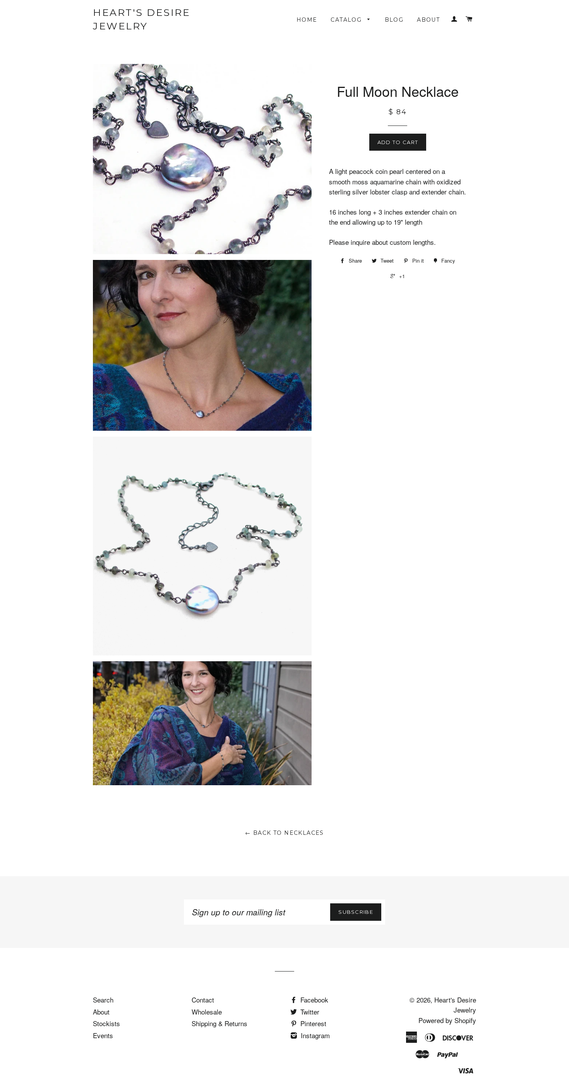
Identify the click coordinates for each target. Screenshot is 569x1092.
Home (306, 19)
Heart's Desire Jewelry (141, 19)
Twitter (308, 1011)
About (428, 19)
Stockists (106, 1023)
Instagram (314, 1035)
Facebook (313, 999)
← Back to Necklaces (284, 832)
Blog (394, 19)
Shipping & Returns (219, 1023)
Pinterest (312, 1023)
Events (103, 1035)
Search (103, 999)
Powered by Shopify (447, 1020)
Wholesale (207, 1011)
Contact (203, 999)
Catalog (347, 19)
